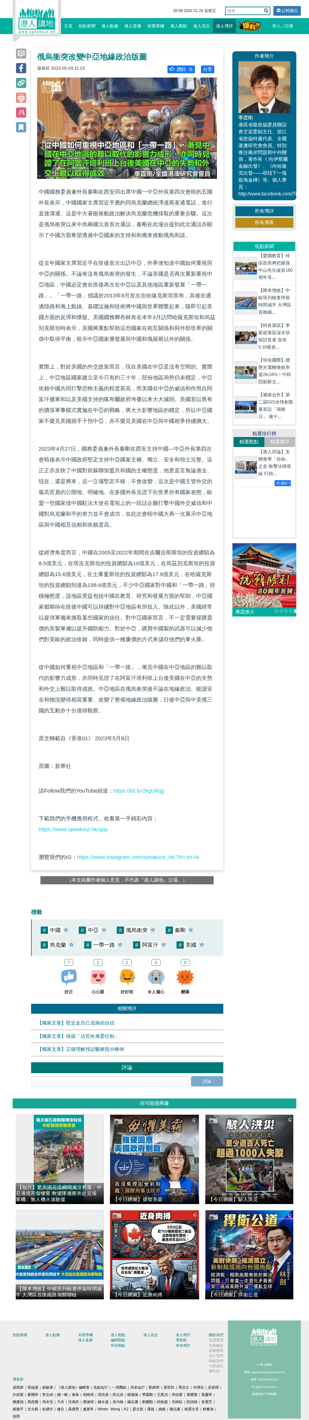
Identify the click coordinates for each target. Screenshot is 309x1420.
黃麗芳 (206, 1402)
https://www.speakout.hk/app (73, 829)
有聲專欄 (155, 26)
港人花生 (201, 26)
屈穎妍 (18, 1387)
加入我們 (216, 1356)
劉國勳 (147, 1402)
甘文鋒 (32, 1409)
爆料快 (214, 1371)
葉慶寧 (206, 1395)
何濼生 (198, 1387)
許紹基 (18, 1395)
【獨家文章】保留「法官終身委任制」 (78, 1036)
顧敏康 (47, 1387)
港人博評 (224, 26)
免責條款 (216, 1345)
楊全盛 (103, 1402)
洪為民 (73, 1402)
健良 (60, 1409)
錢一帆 (62, 1395)
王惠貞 (162, 1395)
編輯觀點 (118, 1340)
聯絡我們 (216, 1361)
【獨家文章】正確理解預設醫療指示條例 (80, 1049)
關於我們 (216, 1335)
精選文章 (191, 1409)
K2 (126, 1409)
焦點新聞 (86, 26)
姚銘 (162, 1409)
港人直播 (132, 26)
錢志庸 (132, 1402)
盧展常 (88, 1409)
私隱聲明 (216, 1340)
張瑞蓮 (32, 1387)
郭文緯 (47, 1395)
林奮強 (208, 1409)
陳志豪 (175, 1409)
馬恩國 (32, 1402)
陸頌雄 (191, 1402)
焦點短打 (101, 1387)
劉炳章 (154, 1387)
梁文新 (137, 1409)
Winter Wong (109, 1409)
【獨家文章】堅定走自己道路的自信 (75, 1022)
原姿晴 (213, 1387)
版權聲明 (216, 1351)
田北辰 (118, 1395)
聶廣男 (73, 1409)
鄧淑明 (88, 1402)
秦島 (75, 1395)
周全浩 (47, 1402)
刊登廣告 (216, 1366)
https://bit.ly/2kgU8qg (138, 791)
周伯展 (177, 1395)
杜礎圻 (47, 1409)
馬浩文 (183, 1387)
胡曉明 (88, 1395)
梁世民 (169, 1387)
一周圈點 (119, 1387)
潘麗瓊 (191, 1395)
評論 (207, 1081)
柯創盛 (162, 1402)
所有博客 (264, 222)
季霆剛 (147, 1395)
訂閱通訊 (289, 10)
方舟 (60, 1402)
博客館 (181, 1340)
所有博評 (264, 211)
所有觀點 (118, 1345)
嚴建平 (18, 1409)
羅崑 (150, 1409)
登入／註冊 (282, 26)
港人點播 (109, 26)
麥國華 (32, 1395)
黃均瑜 (118, 1402)
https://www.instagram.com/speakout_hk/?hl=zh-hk (138, 857)
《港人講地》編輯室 (73, 1387)
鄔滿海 (132, 1395)
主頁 (68, 26)
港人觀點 (178, 26)
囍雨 (16, 1416)
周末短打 (137, 1387)
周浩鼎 (103, 1395)
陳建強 (18, 1402)
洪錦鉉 (177, 1402)
